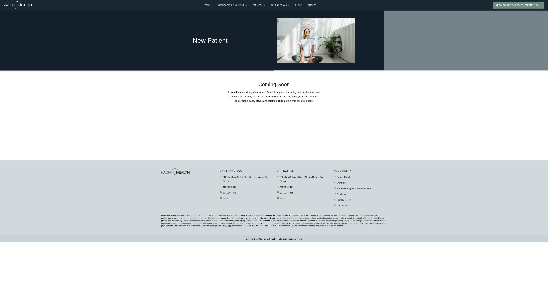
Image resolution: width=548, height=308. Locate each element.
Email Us (227, 198)
